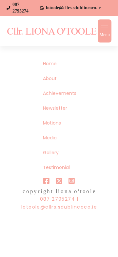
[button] (104, 31)
